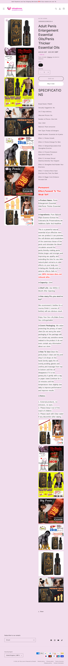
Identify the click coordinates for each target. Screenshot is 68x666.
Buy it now (51, 83)
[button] (4, 9)
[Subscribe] (34, 640)
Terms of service (59, 661)
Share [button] (42, 611)
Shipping (49, 57)
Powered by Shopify (31, 661)
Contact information (59, 663)
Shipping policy (48, 663)
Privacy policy (50, 661)
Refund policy (41, 661)
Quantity (40, 68)
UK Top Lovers (21, 661)
